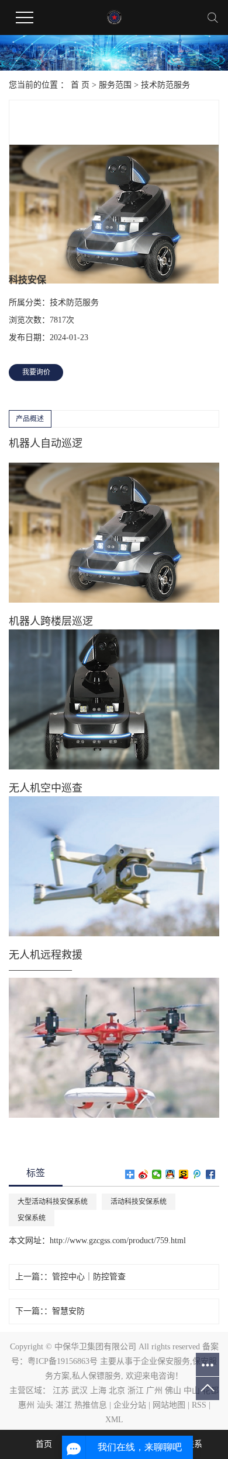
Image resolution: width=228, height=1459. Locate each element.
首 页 (80, 85)
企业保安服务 (165, 1361)
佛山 (173, 1390)
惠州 (26, 1405)
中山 (192, 1390)
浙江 (135, 1390)
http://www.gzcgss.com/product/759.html (118, 1240)
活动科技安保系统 (138, 1202)
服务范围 (115, 85)
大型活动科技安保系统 (53, 1202)
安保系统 (32, 1218)
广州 (154, 1390)
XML (114, 1419)
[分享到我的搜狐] (184, 1174)
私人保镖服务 (96, 1375)
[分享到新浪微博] (143, 1174)
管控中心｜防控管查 (89, 1276)
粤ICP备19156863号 (62, 1361)
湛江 (64, 1405)
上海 (98, 1390)
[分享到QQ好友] (170, 1174)
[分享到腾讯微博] (197, 1174)
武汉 (79, 1390)
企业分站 (129, 1405)
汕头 (45, 1405)
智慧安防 (68, 1311)
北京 (117, 1390)
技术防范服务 (165, 85)
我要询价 (36, 372)
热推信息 (90, 1405)
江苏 (61, 1390)
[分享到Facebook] (211, 1174)
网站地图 (169, 1405)
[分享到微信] (157, 1174)
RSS (199, 1405)
